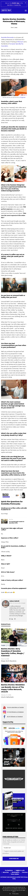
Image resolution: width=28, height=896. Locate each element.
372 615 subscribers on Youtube (15, 707)
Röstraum (20, 41)
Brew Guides (15, 874)
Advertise (6, 872)
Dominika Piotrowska (7, 37)
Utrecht (3, 697)
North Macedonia (11, 661)
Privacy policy (15, 893)
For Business (9, 870)
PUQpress (22, 97)
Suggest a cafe (20, 870)
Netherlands (10, 697)
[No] (26, 890)
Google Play (17, 5)
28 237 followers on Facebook (15, 716)
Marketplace (15, 872)
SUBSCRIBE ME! (14, 858)
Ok (10, 893)
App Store (9, 5)
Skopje (3, 661)
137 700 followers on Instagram (15, 712)
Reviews (25, 872)
